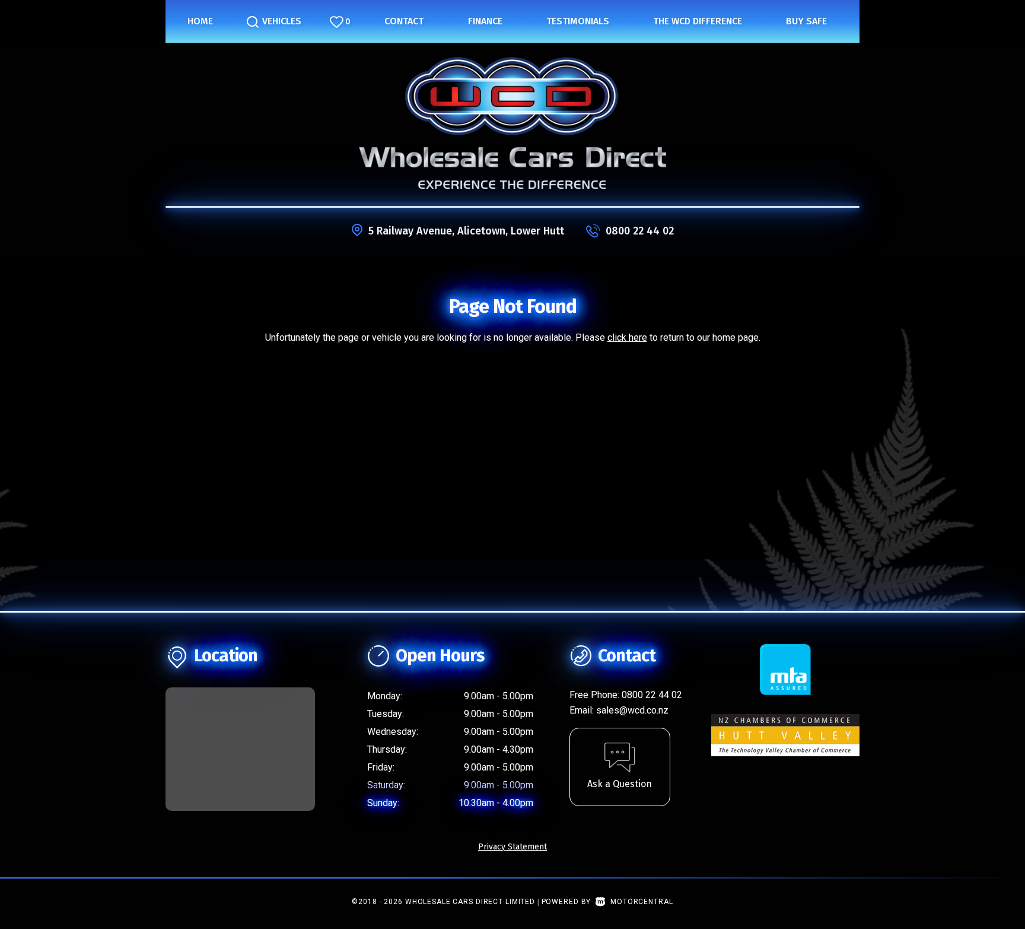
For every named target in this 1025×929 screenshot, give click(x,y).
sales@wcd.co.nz (632, 710)
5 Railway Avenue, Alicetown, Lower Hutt (466, 230)
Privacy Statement (512, 847)
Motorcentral (641, 902)
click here (627, 337)
